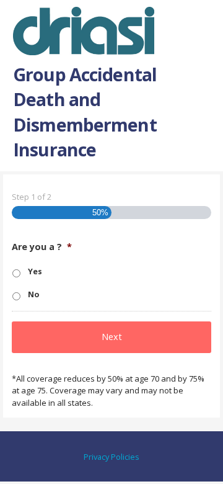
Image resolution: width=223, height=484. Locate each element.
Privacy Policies (111, 456)
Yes (35, 271)
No (33, 294)
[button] (203, 22)
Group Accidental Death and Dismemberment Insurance (85, 111)
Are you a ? (42, 247)
